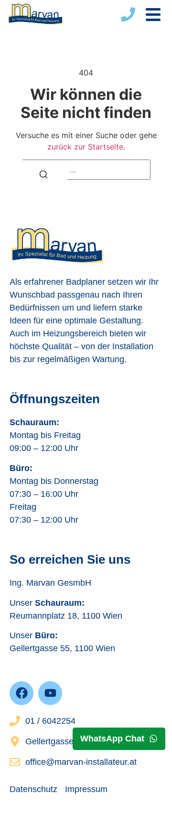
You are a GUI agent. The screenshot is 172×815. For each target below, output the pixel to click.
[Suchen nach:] (86, 170)
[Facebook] (21, 693)
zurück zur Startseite (85, 146)
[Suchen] (43, 176)
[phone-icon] (128, 14)
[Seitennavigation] (153, 14)
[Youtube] (50, 693)
